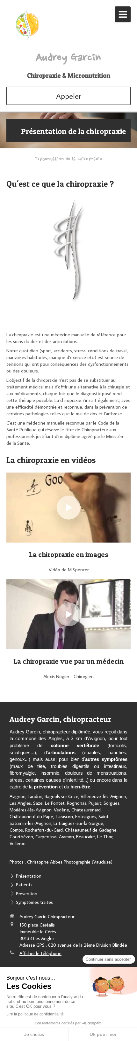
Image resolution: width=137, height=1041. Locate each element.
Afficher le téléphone (40, 953)
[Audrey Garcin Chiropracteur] (27, 39)
